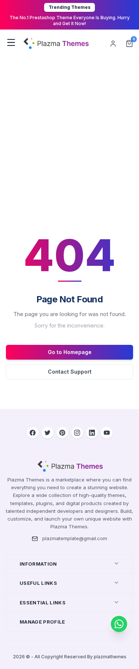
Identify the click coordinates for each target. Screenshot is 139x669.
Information (38, 564)
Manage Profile (42, 622)
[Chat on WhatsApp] (119, 624)
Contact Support (70, 371)
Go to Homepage (70, 352)
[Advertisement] (69, 131)
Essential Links (43, 602)
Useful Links (38, 583)
